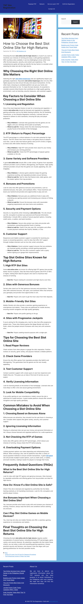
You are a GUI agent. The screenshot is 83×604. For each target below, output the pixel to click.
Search (63, 19)
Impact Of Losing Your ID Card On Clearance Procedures (20, 554)
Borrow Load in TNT (53, 4)
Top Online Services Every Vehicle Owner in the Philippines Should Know (69, 40)
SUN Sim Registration (68, 4)
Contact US (51, 9)
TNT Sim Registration (9, 6)
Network (42, 4)
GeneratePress (53, 601)
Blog (6, 552)
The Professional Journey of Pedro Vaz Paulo (17, 556)
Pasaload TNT (32, 4)
